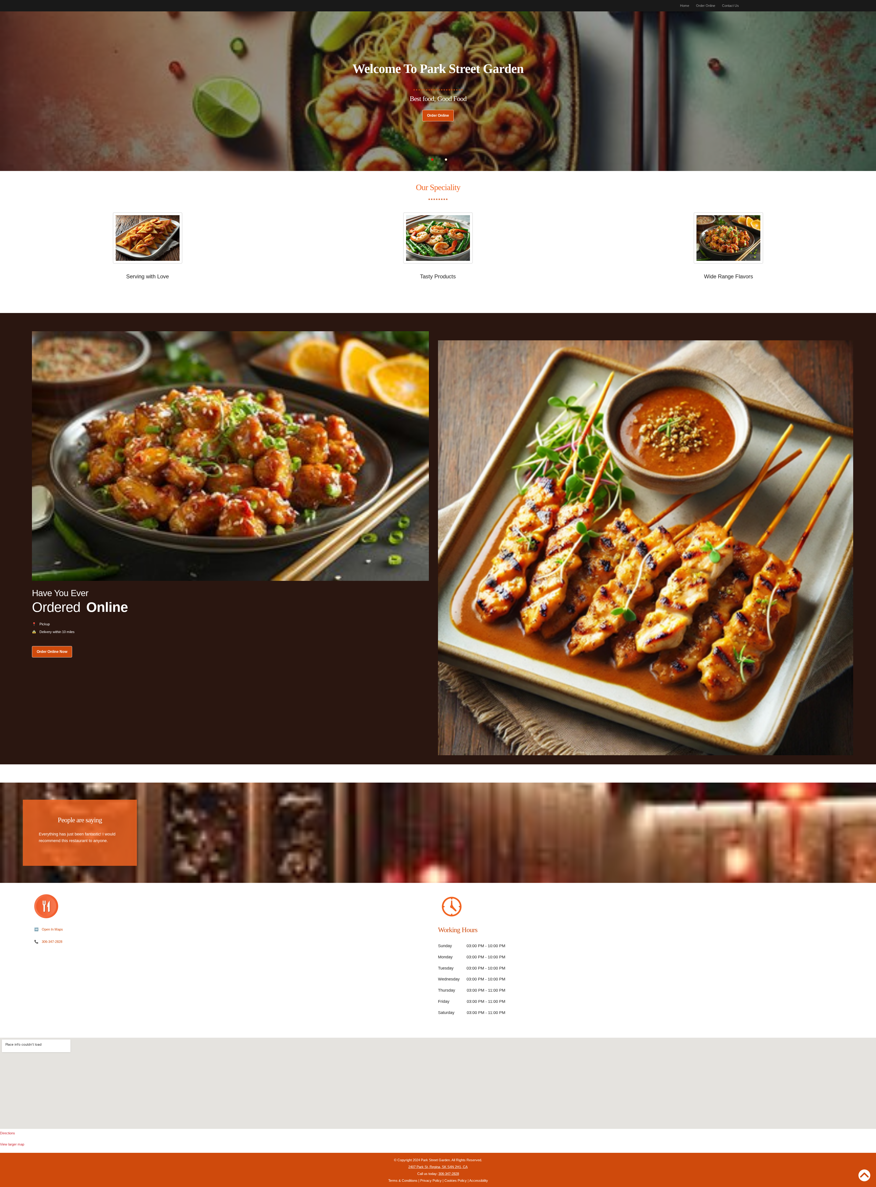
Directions (7, 1133)
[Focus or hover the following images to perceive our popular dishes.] (147, 241)
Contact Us (730, 6)
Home (684, 6)
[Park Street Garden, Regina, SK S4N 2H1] (438, 1083)
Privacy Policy (431, 1180)
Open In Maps (52, 929)
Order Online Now (52, 652)
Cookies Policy (455, 1180)
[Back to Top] (864, 1175)
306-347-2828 (52, 942)
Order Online (705, 6)
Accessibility (478, 1180)
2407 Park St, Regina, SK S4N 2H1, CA (438, 1167)
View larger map (12, 1144)
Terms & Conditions (402, 1180)
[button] (432, 159)
